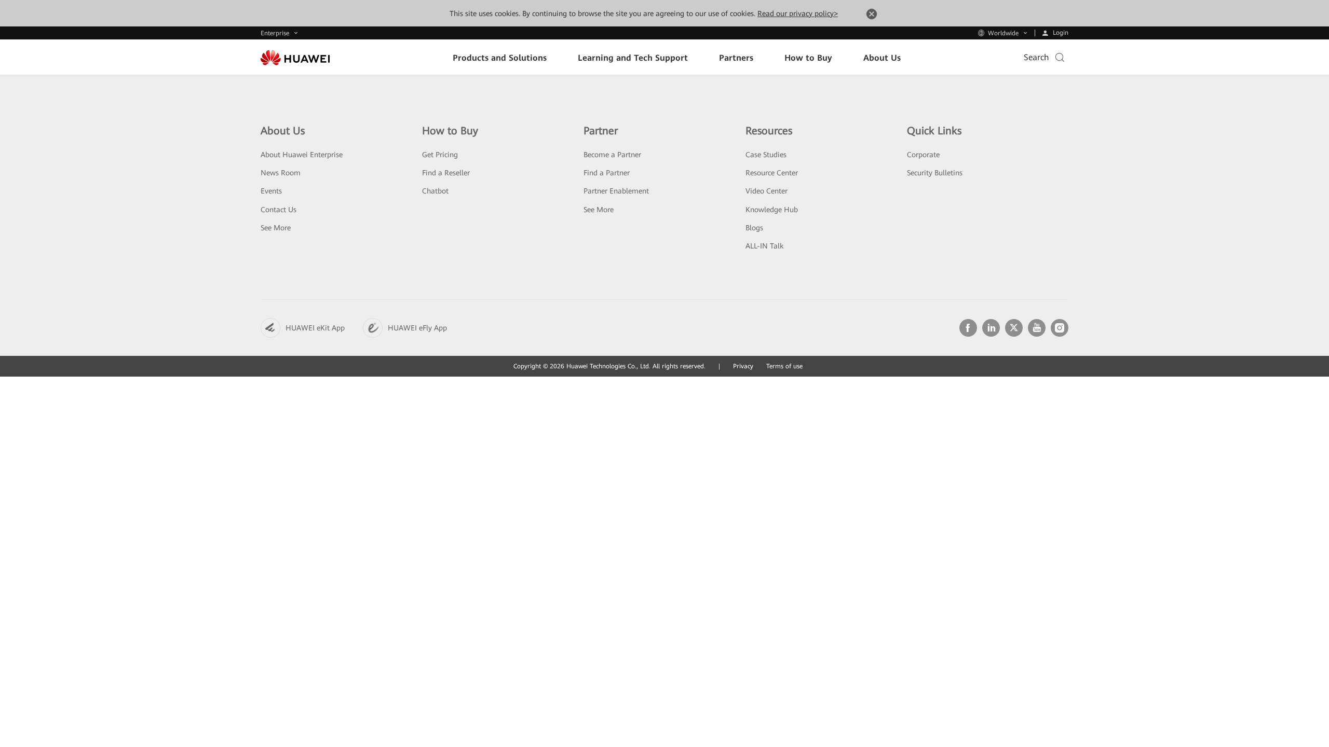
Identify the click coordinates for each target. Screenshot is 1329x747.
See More (276, 228)
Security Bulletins (934, 173)
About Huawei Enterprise (302, 154)
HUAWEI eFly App (417, 328)
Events (271, 191)
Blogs (754, 228)
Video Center (766, 191)
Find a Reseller (446, 173)
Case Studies (765, 154)
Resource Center (771, 173)
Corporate (923, 154)
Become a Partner (612, 154)
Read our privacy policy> (797, 13)
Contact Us (278, 209)
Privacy (743, 366)
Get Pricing (440, 154)
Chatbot (435, 191)
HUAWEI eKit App (315, 328)
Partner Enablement (616, 191)
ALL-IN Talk (764, 246)
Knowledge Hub (771, 209)
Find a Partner (607, 173)
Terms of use (784, 366)
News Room (281, 173)
